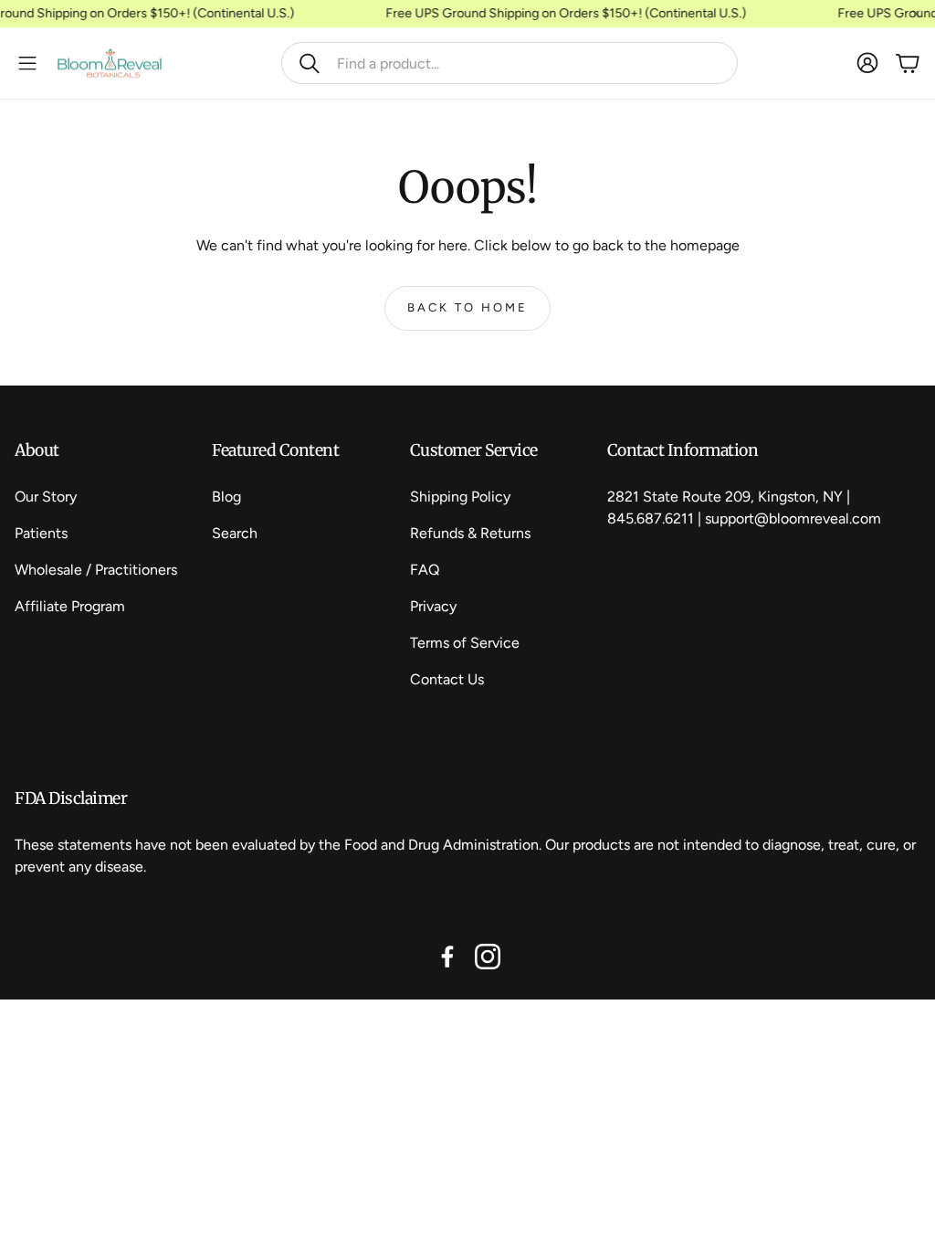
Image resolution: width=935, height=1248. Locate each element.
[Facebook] (447, 956)
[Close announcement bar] (916, 13)
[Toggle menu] (27, 63)
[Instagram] (487, 956)
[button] (509, 63)
